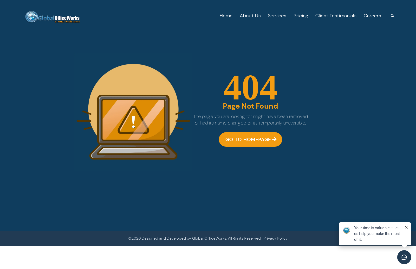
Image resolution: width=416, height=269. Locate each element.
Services (277, 15)
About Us (250, 15)
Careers (372, 15)
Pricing (300, 15)
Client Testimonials (336, 15)
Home (226, 15)
